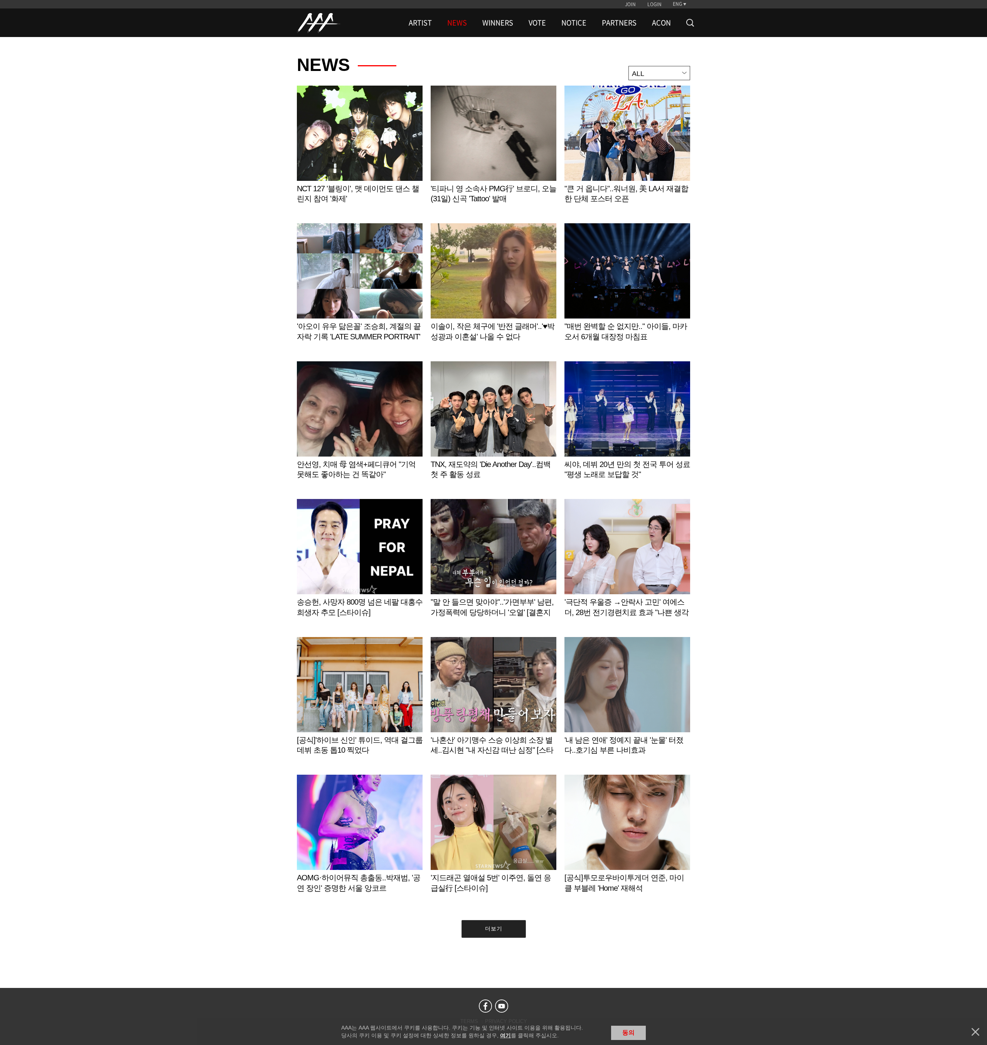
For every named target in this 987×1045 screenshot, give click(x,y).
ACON (661, 22)
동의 (628, 1032)
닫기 (975, 1032)
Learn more (360, 152)
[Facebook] (485, 1006)
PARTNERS (619, 22)
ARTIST (420, 22)
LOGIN (654, 4)
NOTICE (573, 22)
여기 (505, 1035)
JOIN (630, 4)
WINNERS (497, 22)
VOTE (537, 22)
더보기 (493, 928)
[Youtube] (501, 1006)
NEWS (457, 22)
